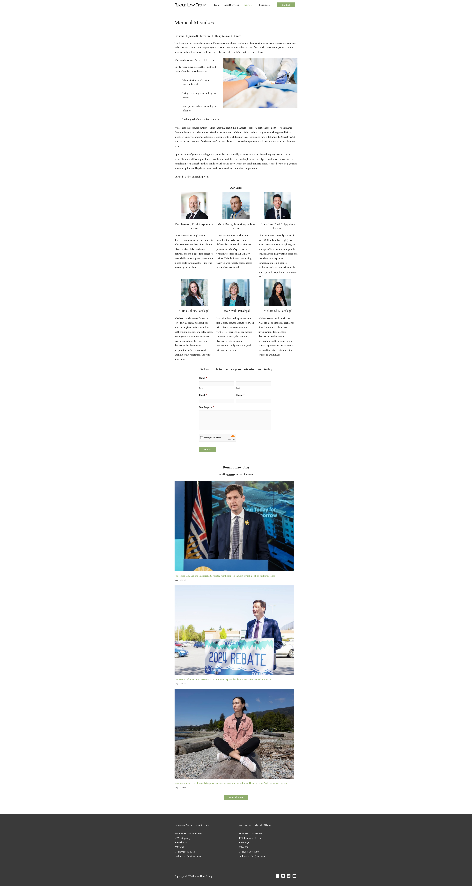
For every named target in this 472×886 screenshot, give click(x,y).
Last (238, 388)
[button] (286, 4)
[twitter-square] (283, 876)
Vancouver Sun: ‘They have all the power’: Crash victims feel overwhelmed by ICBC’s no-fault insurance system (231, 783)
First (201, 388)
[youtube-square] (294, 876)
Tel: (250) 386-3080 (249, 851)
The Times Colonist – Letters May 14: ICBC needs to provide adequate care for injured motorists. (223, 679)
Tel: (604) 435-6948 (185, 851)
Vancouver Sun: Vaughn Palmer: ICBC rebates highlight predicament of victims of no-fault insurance (225, 575)
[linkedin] (289, 876)
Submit (207, 449)
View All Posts (236, 797)
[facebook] (278, 876)
